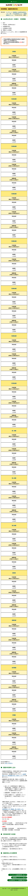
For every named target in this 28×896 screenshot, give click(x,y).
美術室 (14, 573)
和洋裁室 (14, 667)
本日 (6, 763)
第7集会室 (13, 383)
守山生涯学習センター (17, 13)
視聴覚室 (14, 620)
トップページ (9, 12)
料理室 (14, 715)
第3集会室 (13, 193)
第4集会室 (13, 241)
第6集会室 (13, 336)
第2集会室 (13, 146)
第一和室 (14, 430)
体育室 (14, 51)
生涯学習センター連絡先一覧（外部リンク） (13, 809)
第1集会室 (13, 99)
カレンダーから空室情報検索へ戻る (17, 875)
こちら (20, 42)
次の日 (10, 763)
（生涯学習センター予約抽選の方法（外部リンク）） (14, 774)
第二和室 (14, 478)
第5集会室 (13, 288)
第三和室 (14, 525)
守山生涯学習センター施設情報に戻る (17, 880)
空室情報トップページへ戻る (19, 877)
